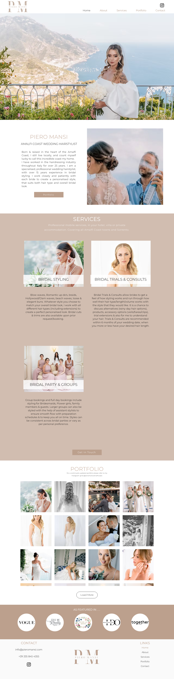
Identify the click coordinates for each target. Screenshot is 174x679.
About (145, 652)
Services (145, 657)
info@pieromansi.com (28, 649)
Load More (87, 594)
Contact (145, 666)
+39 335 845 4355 (29, 656)
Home (145, 647)
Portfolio (145, 661)
